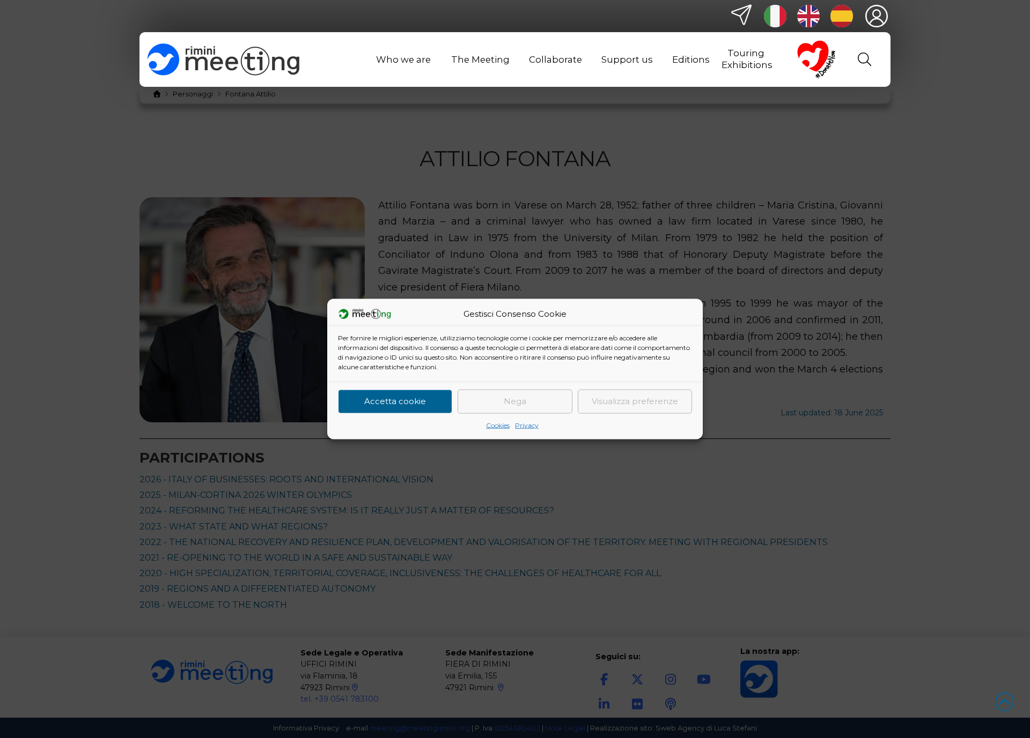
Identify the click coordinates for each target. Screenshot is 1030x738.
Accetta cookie (395, 401)
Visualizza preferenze (635, 401)
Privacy (527, 425)
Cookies (498, 425)
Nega (515, 401)
